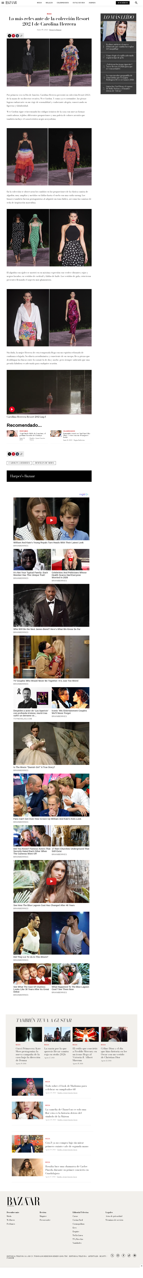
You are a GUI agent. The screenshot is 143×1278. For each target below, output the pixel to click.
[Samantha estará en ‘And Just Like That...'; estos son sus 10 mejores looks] (55, 433)
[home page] (11, 2)
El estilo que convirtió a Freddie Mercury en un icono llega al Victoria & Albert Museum (85, 1054)
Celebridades (63, 3)
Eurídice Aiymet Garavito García (37, 439)
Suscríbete (123, 3)
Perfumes (24, 431)
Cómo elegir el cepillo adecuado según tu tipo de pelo (120, 57)
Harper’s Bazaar (55, 30)
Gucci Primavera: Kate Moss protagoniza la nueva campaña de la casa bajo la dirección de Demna (28, 1054)
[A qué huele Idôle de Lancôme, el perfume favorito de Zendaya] (12, 433)
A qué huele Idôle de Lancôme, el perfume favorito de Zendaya (33, 434)
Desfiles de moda (44, 462)
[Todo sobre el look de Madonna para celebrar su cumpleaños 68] (27, 1087)
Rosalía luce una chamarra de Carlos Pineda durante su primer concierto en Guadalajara (67, 1169)
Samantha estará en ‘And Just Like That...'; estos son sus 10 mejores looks (76, 435)
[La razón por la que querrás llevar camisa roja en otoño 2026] (57, 1034)
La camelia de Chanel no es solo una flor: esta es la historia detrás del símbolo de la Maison (65, 1113)
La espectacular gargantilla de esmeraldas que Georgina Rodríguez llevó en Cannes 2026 (120, 77)
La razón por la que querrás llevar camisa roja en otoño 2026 (56, 1051)
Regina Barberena (79, 440)
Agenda (92, 3)
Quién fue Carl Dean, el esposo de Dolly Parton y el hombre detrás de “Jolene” (119, 88)
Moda (39, 3)
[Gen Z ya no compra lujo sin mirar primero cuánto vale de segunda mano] (27, 1144)
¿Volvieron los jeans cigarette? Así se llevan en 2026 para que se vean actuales (119, 66)
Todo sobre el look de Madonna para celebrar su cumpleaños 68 (66, 1087)
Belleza (49, 3)
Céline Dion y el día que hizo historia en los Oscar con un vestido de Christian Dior (114, 1053)
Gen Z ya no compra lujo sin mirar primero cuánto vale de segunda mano (66, 1144)
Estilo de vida (79, 3)
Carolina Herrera (19, 462)
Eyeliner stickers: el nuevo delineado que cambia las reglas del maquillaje (120, 46)
